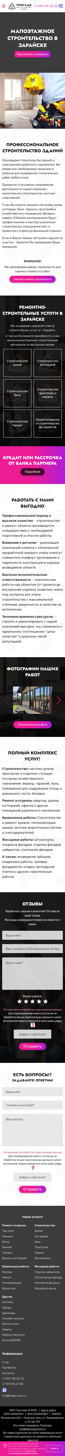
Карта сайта (48, 1410)
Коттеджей (41, 1236)
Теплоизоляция (11, 1282)
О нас (5, 1362)
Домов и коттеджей (14, 1258)
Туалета (7, 1252)
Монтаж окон (10, 1324)
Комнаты (7, 1236)
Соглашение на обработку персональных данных (32, 1009)
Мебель (7, 1334)
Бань (38, 1241)
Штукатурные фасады (48, 1277)
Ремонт (6, 1277)
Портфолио (9, 1367)
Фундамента (43, 1258)
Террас (39, 1252)
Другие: (7, 1296)
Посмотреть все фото (32, 724)
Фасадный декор (45, 1288)
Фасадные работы (47, 1266)
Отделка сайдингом (47, 1272)
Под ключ (8, 1230)
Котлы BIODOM (11, 1340)
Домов (39, 1230)
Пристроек (41, 1247)
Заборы (7, 1307)
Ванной (7, 1247)
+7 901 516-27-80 (12, 1384)
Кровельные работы (15, 1266)
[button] (58, 700)
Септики (7, 1302)
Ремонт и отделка (14, 1225)
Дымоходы (8, 1313)
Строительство (45, 1225)
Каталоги (19, 1334)
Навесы (7, 1329)
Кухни (6, 1241)
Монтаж (7, 1272)
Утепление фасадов (47, 1282)
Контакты (8, 1373)
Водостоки (9, 1288)
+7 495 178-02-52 (46, 6)
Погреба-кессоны (13, 1318)
